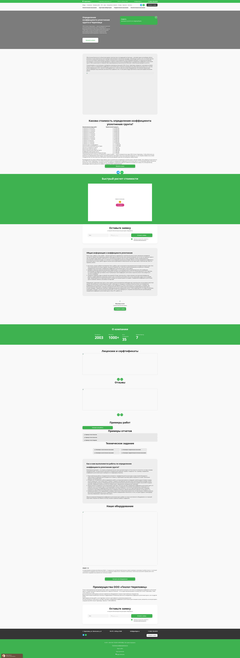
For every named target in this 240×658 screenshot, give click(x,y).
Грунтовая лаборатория (105, 7)
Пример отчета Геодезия (91, 440)
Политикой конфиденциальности (140, 240)
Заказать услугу (90, 40)
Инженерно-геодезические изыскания (132, 449)
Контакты (130, 5)
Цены (105, 5)
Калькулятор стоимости (112, 5)
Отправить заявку (152, 5)
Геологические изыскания (89, 7)
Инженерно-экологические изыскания (105, 452)
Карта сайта (120, 648)
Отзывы (120, 5)
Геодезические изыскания (121, 7)
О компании (89, 5)
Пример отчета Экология (91, 437)
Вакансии (125, 5)
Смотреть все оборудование (120, 579)
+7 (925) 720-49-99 (153, 1)
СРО (102, 5)
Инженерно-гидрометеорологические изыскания (134, 452)
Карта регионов (120, 651)
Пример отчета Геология (91, 434)
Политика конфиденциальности (120, 645)
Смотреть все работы (97, 427)
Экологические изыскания (138, 7)
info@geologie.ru (138, 1)
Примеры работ (96, 5)
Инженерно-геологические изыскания (105, 449)
